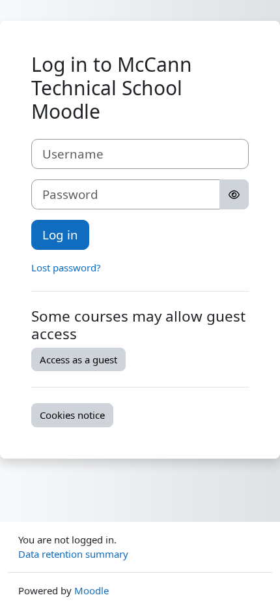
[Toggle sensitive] (234, 194)
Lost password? (66, 267)
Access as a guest (78, 359)
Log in (60, 234)
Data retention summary (73, 553)
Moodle (91, 590)
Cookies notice (72, 414)
